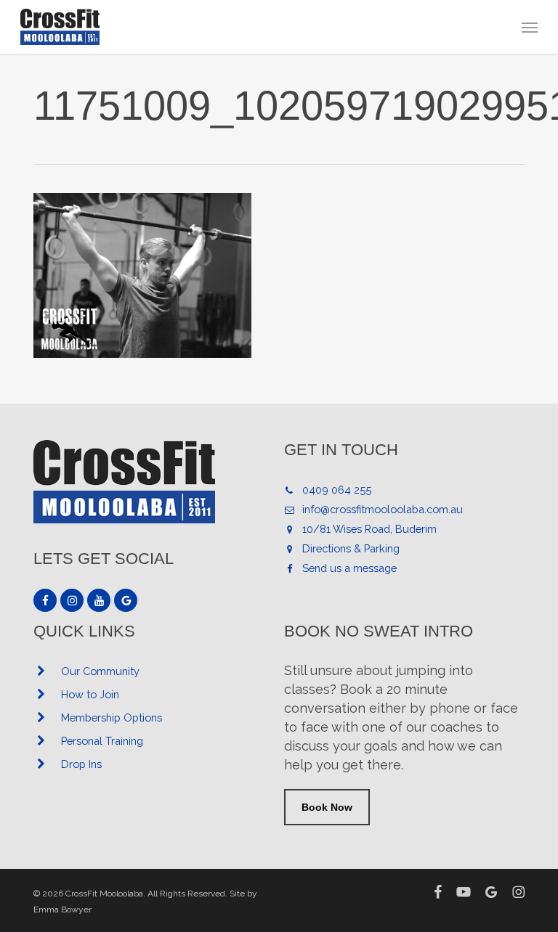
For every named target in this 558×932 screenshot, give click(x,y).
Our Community (100, 671)
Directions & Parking (351, 548)
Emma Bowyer (62, 909)
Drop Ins (81, 764)
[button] (530, 27)
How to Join (90, 694)
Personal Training (102, 741)
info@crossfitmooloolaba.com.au (382, 509)
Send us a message (349, 568)
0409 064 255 (336, 489)
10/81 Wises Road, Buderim (369, 529)
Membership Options (111, 717)
